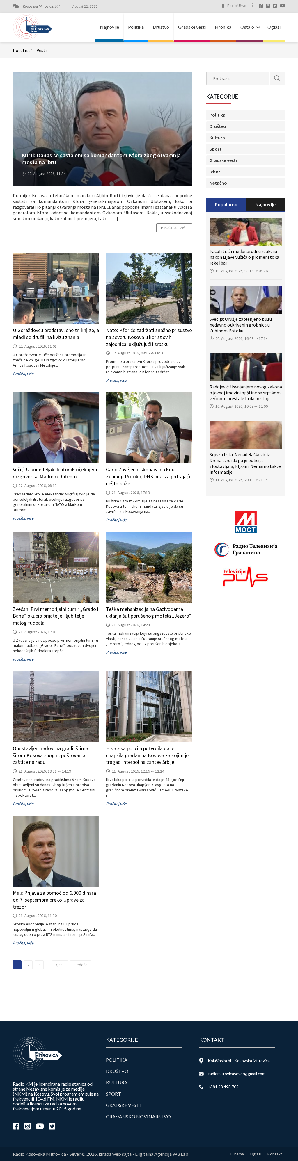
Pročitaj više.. (24, 373)
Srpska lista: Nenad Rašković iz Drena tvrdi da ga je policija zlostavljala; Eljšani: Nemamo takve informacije (245, 463)
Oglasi (274, 27)
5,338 (60, 964)
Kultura (217, 137)
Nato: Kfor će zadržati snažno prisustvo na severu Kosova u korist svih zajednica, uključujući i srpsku (149, 337)
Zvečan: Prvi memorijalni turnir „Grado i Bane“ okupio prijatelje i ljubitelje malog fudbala (55, 616)
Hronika (223, 27)
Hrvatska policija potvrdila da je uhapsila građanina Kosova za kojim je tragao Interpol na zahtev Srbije (147, 755)
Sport (215, 149)
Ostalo (247, 27)
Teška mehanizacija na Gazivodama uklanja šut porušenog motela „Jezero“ (148, 612)
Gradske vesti (192, 27)
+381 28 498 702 (223, 1086)
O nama (237, 1153)
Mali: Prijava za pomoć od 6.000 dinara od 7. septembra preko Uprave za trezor (54, 899)
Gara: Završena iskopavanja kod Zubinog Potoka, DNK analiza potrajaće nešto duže (148, 476)
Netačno (218, 183)
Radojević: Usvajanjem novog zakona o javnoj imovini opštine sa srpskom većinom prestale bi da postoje (246, 392)
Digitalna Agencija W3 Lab (161, 1154)
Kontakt (274, 1153)
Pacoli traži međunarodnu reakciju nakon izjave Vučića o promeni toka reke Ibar (244, 257)
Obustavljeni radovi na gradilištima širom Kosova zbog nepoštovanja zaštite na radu (50, 755)
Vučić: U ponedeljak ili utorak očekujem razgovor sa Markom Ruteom (55, 473)
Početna (23, 50)
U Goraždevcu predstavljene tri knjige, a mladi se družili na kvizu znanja (56, 333)
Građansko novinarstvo (138, 1116)
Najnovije (109, 27)
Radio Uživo (236, 6)
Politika (136, 27)
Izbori (215, 171)
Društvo (161, 27)
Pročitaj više (174, 227)
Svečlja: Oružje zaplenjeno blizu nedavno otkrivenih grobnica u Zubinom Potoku (241, 325)
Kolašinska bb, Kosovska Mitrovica (239, 1060)
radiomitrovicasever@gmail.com (236, 1073)
